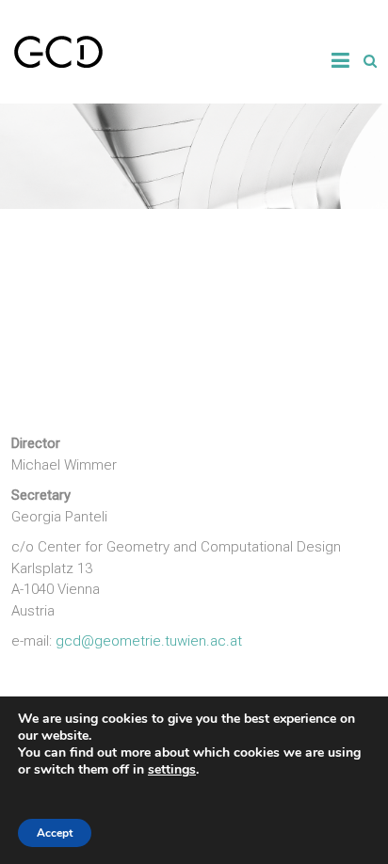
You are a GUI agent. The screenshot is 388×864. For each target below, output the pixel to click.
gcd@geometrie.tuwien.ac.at (147, 640)
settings (172, 769)
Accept (55, 832)
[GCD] (58, 43)
